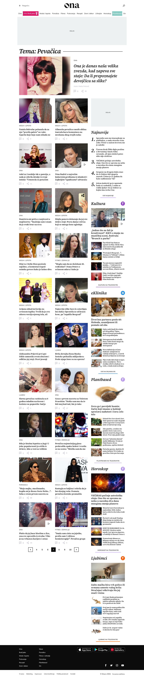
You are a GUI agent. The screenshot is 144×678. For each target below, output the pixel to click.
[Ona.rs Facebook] (106, 665)
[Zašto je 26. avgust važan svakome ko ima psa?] (96, 631)
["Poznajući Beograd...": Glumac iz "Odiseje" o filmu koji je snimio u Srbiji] (96, 256)
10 (70, 549)
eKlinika (99, 293)
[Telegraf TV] (122, 665)
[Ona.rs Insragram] (117, 665)
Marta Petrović (84, 86)
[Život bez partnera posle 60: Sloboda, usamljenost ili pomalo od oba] (108, 307)
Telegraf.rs (25, 6)
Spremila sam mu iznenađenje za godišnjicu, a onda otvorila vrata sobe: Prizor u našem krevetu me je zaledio (108, 141)
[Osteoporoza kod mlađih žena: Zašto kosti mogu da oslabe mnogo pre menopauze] (96, 343)
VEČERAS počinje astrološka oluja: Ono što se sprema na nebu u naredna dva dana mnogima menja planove (108, 164)
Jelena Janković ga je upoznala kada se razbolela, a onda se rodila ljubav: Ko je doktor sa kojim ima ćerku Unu (106, 186)
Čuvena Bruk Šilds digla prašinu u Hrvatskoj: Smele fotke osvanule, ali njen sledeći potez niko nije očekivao (107, 152)
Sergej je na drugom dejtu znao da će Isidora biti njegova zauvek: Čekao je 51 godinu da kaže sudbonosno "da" (107, 175)
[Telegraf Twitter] (111, 665)
